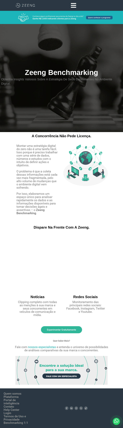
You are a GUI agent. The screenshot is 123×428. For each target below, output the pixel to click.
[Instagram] (76, 408)
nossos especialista (41, 347)
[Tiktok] (86, 408)
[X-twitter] (81, 408)
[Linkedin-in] (71, 408)
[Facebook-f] (66, 408)
